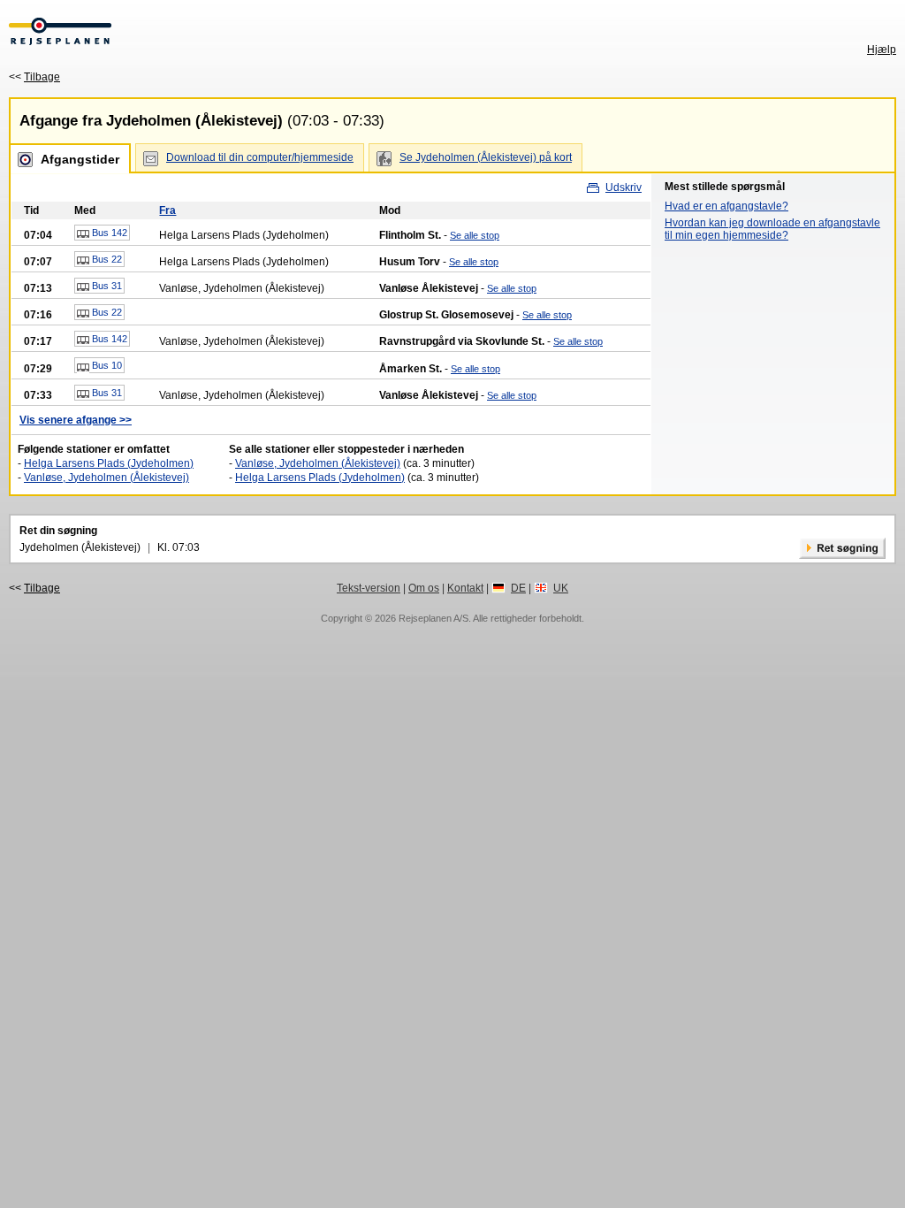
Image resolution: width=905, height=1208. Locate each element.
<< (34, 77)
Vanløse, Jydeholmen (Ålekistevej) (106, 477)
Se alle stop (474, 235)
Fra (167, 210)
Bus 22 (105, 259)
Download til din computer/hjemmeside (260, 157)
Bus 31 (105, 285)
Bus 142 (108, 232)
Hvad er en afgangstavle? (726, 206)
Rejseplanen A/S (433, 618)
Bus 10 (105, 365)
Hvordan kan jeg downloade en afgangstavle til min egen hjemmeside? (772, 229)
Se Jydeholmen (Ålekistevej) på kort (485, 157)
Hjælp (881, 49)
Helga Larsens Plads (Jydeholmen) (109, 463)
